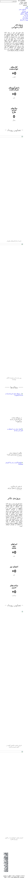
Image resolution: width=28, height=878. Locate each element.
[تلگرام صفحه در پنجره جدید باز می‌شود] (2, 4)
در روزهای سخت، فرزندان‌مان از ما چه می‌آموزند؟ (16, 419)
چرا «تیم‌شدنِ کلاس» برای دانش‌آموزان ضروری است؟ (6, 869)
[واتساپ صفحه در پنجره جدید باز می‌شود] (4, 4)
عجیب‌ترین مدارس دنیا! (5, 860)
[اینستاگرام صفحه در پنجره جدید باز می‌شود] (7, 4)
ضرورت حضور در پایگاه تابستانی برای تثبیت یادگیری (5, 854)
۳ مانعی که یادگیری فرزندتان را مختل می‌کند (6, 866)
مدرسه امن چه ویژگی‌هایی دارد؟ (6, 863)
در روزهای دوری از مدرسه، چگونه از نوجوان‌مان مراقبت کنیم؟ (6, 857)
